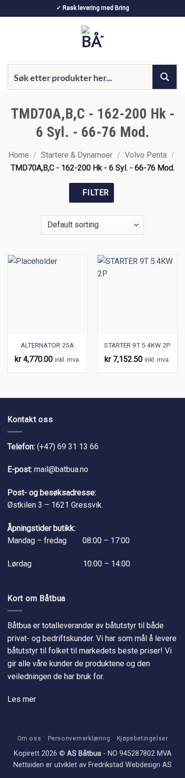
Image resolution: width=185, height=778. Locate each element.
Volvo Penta (146, 155)
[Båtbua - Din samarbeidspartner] (92, 39)
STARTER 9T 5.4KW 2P (137, 345)
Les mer (21, 699)
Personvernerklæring (79, 738)
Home (18, 155)
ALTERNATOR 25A (47, 345)
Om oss (29, 738)
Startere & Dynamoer (76, 155)
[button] (13, 39)
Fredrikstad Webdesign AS (130, 765)
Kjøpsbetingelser (142, 738)
